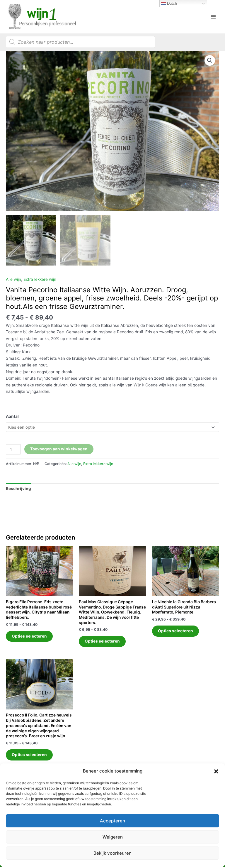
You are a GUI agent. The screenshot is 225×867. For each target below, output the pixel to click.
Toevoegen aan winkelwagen (59, 449)
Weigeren (113, 837)
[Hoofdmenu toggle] (213, 16)
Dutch (171, 3)
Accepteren (112, 821)
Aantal (12, 416)
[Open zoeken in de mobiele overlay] (80, 42)
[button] (216, 771)
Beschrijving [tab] (18, 488)
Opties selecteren (29, 636)
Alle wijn (13, 279)
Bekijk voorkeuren (112, 853)
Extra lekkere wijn (39, 279)
